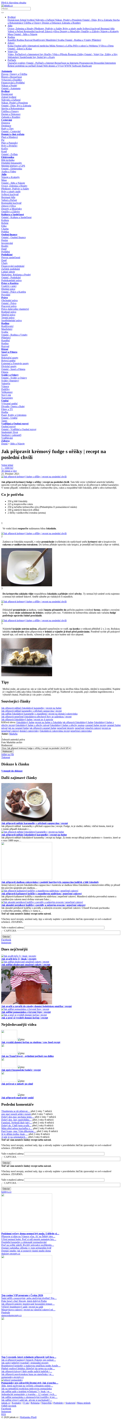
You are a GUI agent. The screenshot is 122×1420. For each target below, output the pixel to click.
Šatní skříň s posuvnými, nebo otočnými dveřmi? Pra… (29, 1298)
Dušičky (5, 389)
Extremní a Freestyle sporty (15, 363)
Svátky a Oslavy (10, 375)
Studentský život (9, 432)
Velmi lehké (7, 465)
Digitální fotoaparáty (11, 163)
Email (40, 65)
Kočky (4, 148)
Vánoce (5, 386)
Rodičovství (39, 40)
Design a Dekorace (52, 22)
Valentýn (5, 383)
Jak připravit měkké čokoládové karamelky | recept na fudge (31, 708)
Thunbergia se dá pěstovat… (15, 1111)
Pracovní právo (9, 306)
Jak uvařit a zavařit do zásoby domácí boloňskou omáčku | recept (36, 1006)
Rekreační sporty (9, 357)
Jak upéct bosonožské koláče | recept (21, 1070)
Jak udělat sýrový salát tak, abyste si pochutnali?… (26, 1400)
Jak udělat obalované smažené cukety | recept (25, 964)
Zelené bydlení (27, 20)
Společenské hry (28, 57)
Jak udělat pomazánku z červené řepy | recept (26, 1012)
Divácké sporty (9, 366)
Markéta (13, 733)
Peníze (4, 240)
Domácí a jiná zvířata (12, 134)
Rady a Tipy (7, 128)
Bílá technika (7, 160)
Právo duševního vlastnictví (15, 309)
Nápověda (46, 1403)
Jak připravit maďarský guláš (17, 1097)
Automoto (6, 71)
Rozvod (29, 40)
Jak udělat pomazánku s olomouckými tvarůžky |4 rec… (29, 1397)
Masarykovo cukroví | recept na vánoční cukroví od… (28, 1309)
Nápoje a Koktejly (109, 31)
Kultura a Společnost (12, 214)
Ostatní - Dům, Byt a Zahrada (97, 20)
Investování (7, 243)
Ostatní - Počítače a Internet (40, 63)
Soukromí (70, 1403)
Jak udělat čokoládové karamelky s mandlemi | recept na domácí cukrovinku (39, 713)
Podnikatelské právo (11, 280)
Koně (4, 151)
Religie (4, 223)
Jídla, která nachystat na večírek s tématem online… (27, 1385)
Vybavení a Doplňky (11, 79)
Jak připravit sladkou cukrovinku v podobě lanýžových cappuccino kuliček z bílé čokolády (50, 882)
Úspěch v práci (8, 286)
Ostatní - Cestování (10, 131)
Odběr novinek (8, 1405)
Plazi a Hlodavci (9, 137)
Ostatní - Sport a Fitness (13, 369)
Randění (12, 40)
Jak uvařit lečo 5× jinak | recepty (19, 958)
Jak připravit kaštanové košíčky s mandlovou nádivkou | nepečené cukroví (41, 893)
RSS (3, 1414)
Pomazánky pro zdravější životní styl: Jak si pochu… (29, 1382)
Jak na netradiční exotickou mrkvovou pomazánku (26, 1388)
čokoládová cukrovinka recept (55, 731)
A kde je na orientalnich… (14, 1137)
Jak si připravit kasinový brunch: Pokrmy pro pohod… (28, 1360)
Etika (4, 226)
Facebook (6, 939)
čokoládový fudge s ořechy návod (32, 725)
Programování (86, 63)
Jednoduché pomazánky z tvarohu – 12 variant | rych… (29, 1394)
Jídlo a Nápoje (17, 443)
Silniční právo (8, 314)
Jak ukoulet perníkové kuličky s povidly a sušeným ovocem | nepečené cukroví (43, 905)
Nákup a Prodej (9, 85)
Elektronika (7, 157)
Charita (5, 228)
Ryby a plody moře (73, 28)
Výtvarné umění (9, 403)
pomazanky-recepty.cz (12, 1377)
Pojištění (5, 251)
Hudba (4, 412)
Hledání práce (8, 289)
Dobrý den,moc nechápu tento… (17, 1117)
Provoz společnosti (10, 257)
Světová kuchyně (92, 28)
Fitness (4, 372)
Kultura (5, 220)
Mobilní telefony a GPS (13, 165)
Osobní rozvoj (8, 426)
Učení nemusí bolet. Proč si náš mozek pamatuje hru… (28, 1239)
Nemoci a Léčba (64, 45)
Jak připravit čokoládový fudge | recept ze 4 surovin (27, 719)
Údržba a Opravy (33, 22)
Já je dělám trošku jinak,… (14, 1134)
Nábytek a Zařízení (45, 20)
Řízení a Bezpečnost (11, 77)
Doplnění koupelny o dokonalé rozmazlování (24, 1242)
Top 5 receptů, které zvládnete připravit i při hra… (28, 1357)
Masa (11, 34)
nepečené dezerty (65, 728)
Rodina (11, 37)
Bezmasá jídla (108, 28)
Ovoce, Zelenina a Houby (21, 28)
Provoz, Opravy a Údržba (14, 74)
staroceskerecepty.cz (11, 1315)
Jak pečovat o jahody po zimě (17, 1083)
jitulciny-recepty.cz (10, 1253)
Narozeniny (7, 397)
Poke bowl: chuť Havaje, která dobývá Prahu (24, 1301)
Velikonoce (7, 392)
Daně (4, 248)
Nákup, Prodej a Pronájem (68, 20)
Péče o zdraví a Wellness (85, 45)
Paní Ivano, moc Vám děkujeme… (18, 1131)
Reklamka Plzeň (28, 1417)
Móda (52, 45)
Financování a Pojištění (13, 82)
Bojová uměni (8, 360)
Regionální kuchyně (34, 31)
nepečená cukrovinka (81, 731)
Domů (4, 443)
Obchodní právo (9, 300)
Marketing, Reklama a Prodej (16, 274)
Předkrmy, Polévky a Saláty (48, 28)
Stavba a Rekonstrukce (12, 108)
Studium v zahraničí (11, 435)
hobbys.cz (6, 1191)
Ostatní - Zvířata (9, 154)
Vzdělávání (7, 438)
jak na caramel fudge (18, 728)
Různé (4, 349)
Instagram (6, 942)
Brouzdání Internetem (105, 63)
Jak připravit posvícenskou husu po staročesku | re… (27, 1374)
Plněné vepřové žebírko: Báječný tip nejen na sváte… (28, 1368)
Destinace (6, 125)
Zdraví (11, 43)
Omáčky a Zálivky (90, 31)
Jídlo (10, 25)
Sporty (4, 354)
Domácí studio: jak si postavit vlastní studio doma (26, 1250)
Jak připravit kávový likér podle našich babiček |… (26, 1371)
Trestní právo (7, 317)
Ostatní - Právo (8, 303)
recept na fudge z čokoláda (48, 722)
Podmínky (58, 1403)
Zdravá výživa (52, 31)
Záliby (80, 54)
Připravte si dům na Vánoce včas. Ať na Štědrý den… (28, 1236)
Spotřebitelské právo (11, 320)
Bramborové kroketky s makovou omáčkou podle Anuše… (31, 1365)
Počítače (12, 60)
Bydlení (12, 17)
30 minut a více (9, 471)
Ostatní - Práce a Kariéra (13, 291)
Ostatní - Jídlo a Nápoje (25, 34)
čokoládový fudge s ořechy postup (67, 725)
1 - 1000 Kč (7, 468)
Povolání (5, 294)
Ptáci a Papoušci (9, 142)
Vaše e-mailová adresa (12, 927)
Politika (5, 231)
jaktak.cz (5, 1403)
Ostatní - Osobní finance (13, 237)
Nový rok (6, 395)
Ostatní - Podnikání (11, 277)
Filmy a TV (7, 409)
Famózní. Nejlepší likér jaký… (16, 1122)
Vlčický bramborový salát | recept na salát (22, 1306)
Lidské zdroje (8, 271)
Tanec (4, 420)
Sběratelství (14, 57)
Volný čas (12, 51)
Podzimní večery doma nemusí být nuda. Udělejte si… (30, 1233)
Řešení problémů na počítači (22, 65)
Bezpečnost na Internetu (66, 63)
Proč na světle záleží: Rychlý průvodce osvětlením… (27, 1245)
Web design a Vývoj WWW (57, 65)
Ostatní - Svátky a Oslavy (14, 377)
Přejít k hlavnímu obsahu (13, 2)
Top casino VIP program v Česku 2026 (22, 1295)
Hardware (87, 65)
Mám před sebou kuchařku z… (16, 1128)
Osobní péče (20, 45)
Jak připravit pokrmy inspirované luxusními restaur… (28, 1304)
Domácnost (14, 20)
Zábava (5, 440)
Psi (2, 140)
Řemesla (72, 54)
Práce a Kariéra (9, 283)
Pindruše (5, 1312)
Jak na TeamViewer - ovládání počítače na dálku (27, 1056)
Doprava (5, 122)
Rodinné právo (8, 312)
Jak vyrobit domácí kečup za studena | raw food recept (30, 1042)
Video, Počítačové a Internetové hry (26, 54)
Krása (11, 45)
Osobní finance (9, 234)
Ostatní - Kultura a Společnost (16, 217)
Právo (4, 297)
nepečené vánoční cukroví (88, 728)
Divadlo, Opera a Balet (12, 406)
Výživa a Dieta (106, 45)
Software (77, 65)
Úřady (4, 263)
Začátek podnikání (10, 269)
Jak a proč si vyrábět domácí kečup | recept (24, 1017)
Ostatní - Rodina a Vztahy (78, 40)
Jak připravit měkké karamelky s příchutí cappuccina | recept (31, 711)
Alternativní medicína (38, 45)
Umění (4, 400)
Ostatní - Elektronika (11, 168)
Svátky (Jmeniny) (10, 380)
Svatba (61, 40)
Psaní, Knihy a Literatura (13, 415)
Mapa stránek (84, 1403)
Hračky (48, 54)
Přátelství (96, 40)
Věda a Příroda (60, 54)
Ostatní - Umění (9, 418)
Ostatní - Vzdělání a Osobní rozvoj (18, 429)
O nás (26, 1403)
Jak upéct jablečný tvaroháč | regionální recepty (25, 1362)
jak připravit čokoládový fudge (78, 722)
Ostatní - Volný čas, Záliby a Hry (101, 54)
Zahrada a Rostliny (71, 22)
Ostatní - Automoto (10, 88)
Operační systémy (17, 63)
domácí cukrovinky (29, 731)
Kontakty (16, 1403)
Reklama (35, 1403)
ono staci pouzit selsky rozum (16, 1114)
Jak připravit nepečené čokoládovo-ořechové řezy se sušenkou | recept (36, 716)
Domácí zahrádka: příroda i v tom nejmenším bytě (26, 1248)
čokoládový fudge (25, 722)
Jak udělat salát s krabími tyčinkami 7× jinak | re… (26, 1391)
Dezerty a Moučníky (70, 31)
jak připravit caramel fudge (43, 728)
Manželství (52, 40)
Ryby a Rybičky (9, 145)
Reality (4, 246)
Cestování (6, 120)
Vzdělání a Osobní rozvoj (14, 423)
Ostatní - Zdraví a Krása (20, 48)
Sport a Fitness (9, 352)
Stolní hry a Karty (46, 57)
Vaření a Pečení (16, 31)
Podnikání (6, 254)
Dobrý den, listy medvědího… (16, 1119)
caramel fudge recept (95, 725)
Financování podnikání (12, 266)
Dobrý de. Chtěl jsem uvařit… (16, 1125)
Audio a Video (8, 171)
